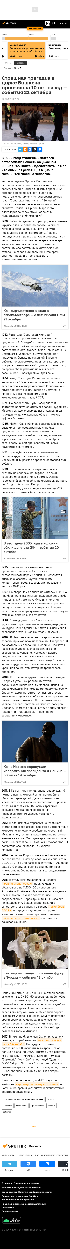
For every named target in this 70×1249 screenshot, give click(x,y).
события (7, 1112)
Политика (25, 1155)
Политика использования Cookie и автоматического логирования (20, 1198)
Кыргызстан (21, 1105)
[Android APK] (11, 1220)
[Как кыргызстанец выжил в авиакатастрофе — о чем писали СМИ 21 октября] (35, 286)
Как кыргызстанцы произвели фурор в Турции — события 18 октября (34, 975)
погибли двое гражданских (20, 918)
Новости (51, 1099)
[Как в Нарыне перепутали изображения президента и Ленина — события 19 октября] (35, 741)
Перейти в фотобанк (38, 143)
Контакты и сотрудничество (16, 1187)
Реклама (36, 1187)
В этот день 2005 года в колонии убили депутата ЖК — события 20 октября (31, 547)
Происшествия (37, 1105)
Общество (7, 1105)
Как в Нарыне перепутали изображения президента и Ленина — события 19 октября (35, 770)
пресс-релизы (9, 1191)
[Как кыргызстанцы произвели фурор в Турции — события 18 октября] (35, 948)
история (51, 1105)
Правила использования (26, 1183)
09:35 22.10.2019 (10, 99)
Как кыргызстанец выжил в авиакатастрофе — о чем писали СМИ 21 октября (34, 314)
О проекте (7, 1183)
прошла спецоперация (17, 883)
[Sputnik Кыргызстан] (10, 24)
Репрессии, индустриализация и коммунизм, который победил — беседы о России (27, 51)
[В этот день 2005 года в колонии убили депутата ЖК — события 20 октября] (35, 518)
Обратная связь (10, 1211)
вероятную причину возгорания (37, 1084)
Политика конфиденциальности (35, 1191)
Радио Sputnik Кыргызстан (51, 1155)
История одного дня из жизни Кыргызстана (23, 1099)
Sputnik (7, 143)
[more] (64, 325)
